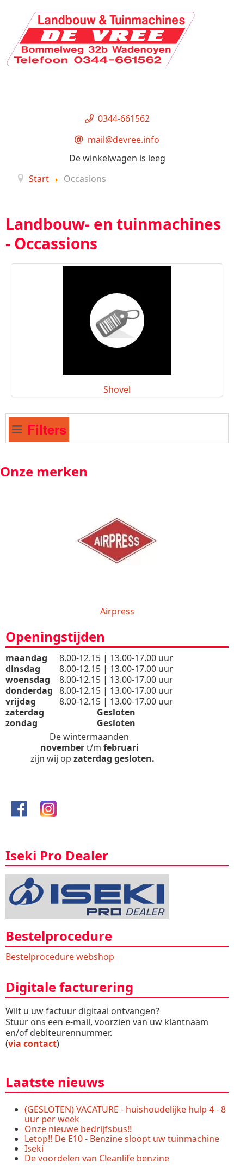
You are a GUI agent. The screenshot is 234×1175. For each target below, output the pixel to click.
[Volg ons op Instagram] (48, 808)
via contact (32, 1044)
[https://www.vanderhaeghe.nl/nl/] (87, 895)
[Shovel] (117, 319)
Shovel (117, 389)
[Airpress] (117, 539)
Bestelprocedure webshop (59, 957)
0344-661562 (124, 118)
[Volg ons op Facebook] (19, 808)
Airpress (117, 611)
